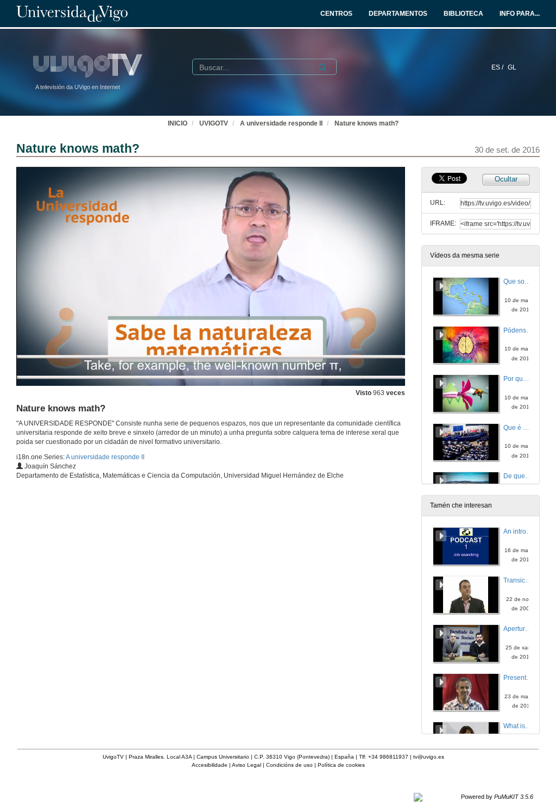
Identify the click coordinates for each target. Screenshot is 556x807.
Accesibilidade (210, 765)
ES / (498, 67)
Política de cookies (341, 765)
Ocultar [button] (506, 179)
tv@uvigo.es (428, 757)
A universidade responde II (281, 123)
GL (512, 67)
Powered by (497, 796)
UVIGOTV (213, 123)
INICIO (177, 123)
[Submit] (322, 67)
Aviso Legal (246, 765)
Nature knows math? (366, 123)
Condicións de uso (289, 765)
